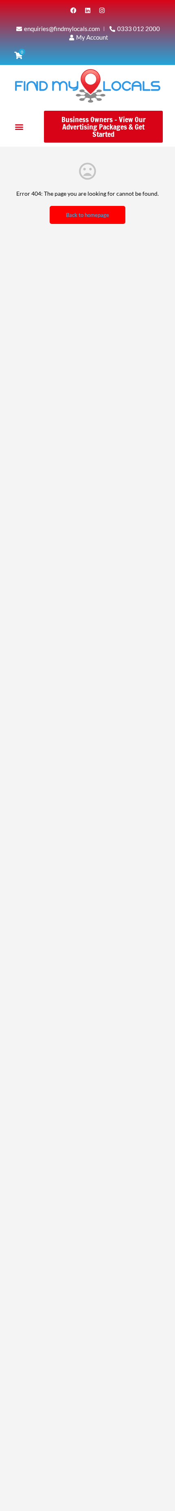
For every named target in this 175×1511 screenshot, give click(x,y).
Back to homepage (87, 215)
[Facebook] (73, 10)
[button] (19, 126)
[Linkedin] (87, 10)
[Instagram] (102, 10)
